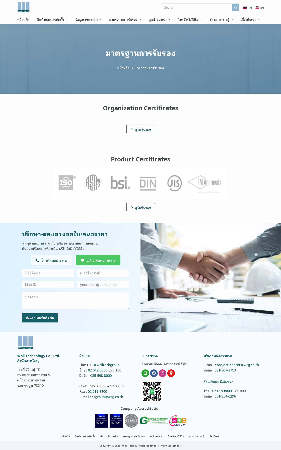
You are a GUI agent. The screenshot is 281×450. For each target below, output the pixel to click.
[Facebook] (154, 373)
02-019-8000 (222, 390)
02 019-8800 (97, 391)
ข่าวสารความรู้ (219, 19)
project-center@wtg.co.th (238, 364)
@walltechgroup (106, 364)
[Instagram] (162, 373)
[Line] (145, 373)
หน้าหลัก (23, 19)
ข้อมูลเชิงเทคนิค (86, 19)
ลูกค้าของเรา (158, 19)
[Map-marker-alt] (171, 373)
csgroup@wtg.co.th (107, 396)
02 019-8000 (97, 370)
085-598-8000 (101, 375)
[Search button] (235, 7)
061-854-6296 (225, 396)
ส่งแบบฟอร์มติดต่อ (40, 317)
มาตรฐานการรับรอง (123, 19)
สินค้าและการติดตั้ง (50, 19)
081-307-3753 (225, 370)
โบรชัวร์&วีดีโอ (188, 19)
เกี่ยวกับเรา (248, 19)
